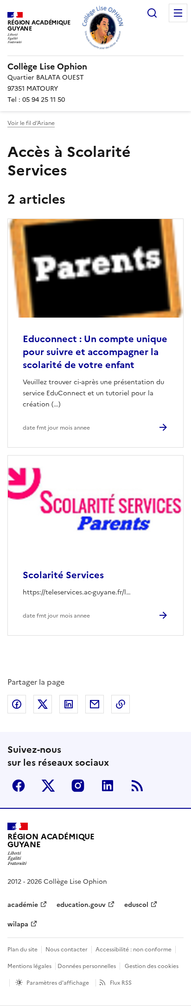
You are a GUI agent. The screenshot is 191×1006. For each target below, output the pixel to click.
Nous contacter (66, 949)
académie (22, 905)
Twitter (48, 786)
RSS (137, 786)
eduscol (136, 905)
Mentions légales (29, 966)
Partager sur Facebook (16, 704)
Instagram (78, 786)
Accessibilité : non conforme (134, 949)
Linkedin (107, 786)
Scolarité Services (63, 575)
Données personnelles (86, 966)
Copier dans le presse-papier (120, 704)
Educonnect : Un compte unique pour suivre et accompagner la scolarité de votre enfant (95, 352)
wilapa (17, 924)
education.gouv (81, 905)
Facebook (18, 786)
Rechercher (152, 13)
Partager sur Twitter (42, 704)
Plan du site (22, 949)
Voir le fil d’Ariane (31, 123)
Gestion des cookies (151, 966)
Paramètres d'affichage (57, 983)
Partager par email (94, 704)
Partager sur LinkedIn (68, 704)
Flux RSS (121, 983)
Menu (178, 13)
